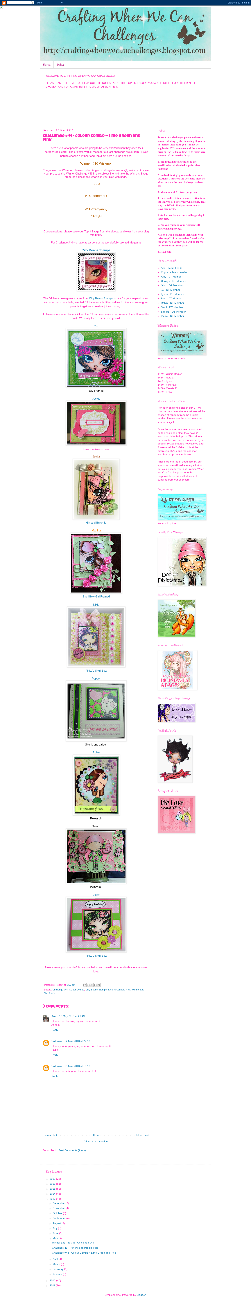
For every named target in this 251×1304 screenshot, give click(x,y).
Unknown (57, 1041)
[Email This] (85, 985)
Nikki (96, 604)
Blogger (141, 1294)
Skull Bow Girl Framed (96, 596)
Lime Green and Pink (119, 989)
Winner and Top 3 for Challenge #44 (73, 1242)
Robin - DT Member (172, 302)
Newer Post (50, 1135)
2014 (53, 1193)
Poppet (96, 678)
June (56, 1233)
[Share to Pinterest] (99, 985)
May (55, 1238)
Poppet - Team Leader (174, 272)
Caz (96, 326)
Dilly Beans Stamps (96, 250)
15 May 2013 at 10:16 (77, 1066)
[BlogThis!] (88, 985)
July (55, 1228)
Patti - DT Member (171, 298)
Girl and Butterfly (96, 522)
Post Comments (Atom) (72, 1150)
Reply (54, 1029)
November (59, 1208)
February (58, 1269)
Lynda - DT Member (172, 294)
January (58, 1274)
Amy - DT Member (171, 276)
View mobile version (96, 1141)
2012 (53, 1280)
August (57, 1223)
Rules (60, 65)
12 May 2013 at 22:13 (77, 1041)
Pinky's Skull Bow (96, 670)
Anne (54, 1016)
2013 (53, 1198)
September (59, 1218)
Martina (96, 530)
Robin (96, 752)
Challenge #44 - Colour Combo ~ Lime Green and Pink (84, 1252)
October (58, 1213)
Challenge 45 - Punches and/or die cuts (75, 1247)
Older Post (142, 1135)
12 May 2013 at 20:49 (72, 1016)
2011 (53, 1285)
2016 (53, 1183)
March (57, 1264)
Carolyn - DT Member (173, 281)
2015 (53, 1188)
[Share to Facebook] (95, 985)
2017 (53, 1178)
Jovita (96, 456)
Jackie (96, 398)
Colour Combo (76, 989)
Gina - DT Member (172, 285)
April (56, 1258)
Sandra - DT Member (173, 311)
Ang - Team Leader (172, 267)
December (59, 1203)
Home (47, 65)
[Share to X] (92, 985)
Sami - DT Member (172, 307)
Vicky (96, 894)
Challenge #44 (60, 989)
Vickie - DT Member (172, 315)
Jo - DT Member (170, 289)
